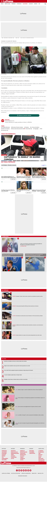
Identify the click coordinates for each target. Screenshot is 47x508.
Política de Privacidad (15, 473)
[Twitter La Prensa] (19, 470)
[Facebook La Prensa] (17, 470)
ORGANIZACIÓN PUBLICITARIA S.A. (23, 467)
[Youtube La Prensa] (24, 470)
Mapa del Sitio (40, 473)
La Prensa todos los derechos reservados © (23, 465)
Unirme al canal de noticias (25, 115)
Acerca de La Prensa (6, 473)
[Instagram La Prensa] (21, 470)
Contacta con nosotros (26, 473)
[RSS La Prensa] (30, 470)
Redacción (14, 41)
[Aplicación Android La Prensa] (28, 470)
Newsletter (34, 473)
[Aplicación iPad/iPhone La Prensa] (26, 470)
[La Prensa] (6, 463)
